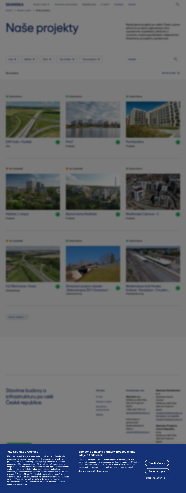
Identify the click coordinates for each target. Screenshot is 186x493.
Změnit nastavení (154, 478)
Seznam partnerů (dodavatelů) (93, 471)
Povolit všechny (157, 463)
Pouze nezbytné (157, 471)
